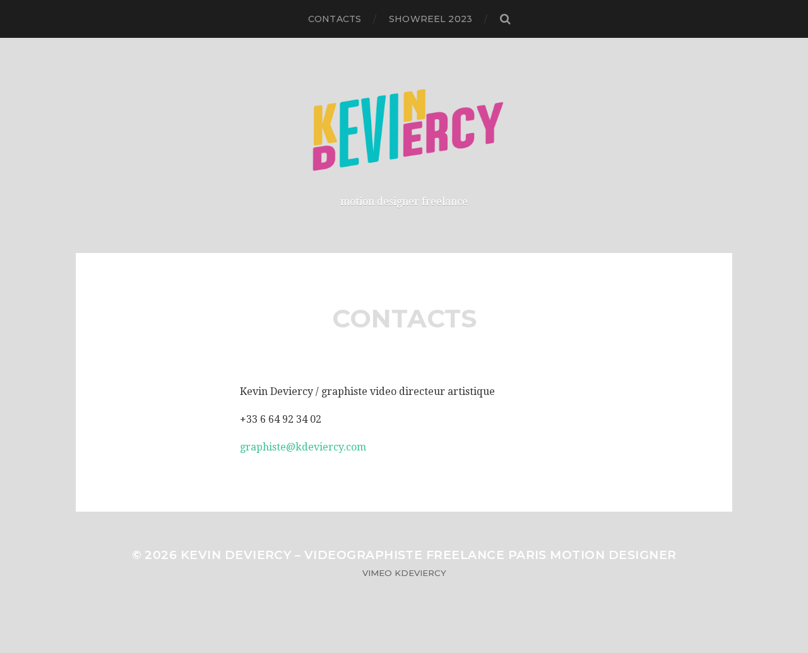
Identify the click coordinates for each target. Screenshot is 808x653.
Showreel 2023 (430, 19)
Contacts (334, 19)
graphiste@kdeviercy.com (303, 447)
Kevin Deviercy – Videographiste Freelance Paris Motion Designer (429, 555)
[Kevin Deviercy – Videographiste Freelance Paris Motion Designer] (404, 130)
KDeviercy (420, 573)
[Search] (505, 19)
